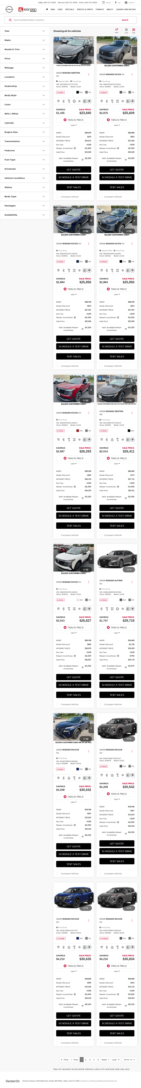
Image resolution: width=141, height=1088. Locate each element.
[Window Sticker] (89, 101)
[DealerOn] (13, 1081)
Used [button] (60, 9)
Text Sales (74, 187)
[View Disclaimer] (80, 101)
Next (105, 1059)
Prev (75, 1059)
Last (115, 1059)
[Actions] (88, 74)
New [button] (53, 9)
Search (125, 20)
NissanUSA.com (111, 1081)
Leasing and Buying (126, 9)
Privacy (93, 1081)
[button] (91, 51)
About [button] (110, 9)
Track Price (76, 119)
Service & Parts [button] (85, 9)
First (65, 1059)
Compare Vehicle (69, 196)
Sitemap (100, 1081)
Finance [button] (100, 9)
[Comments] (85, 101)
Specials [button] (69, 9)
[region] (73, 146)
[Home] (47, 9)
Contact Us (85, 1081)
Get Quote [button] (74, 169)
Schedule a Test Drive (74, 177)
